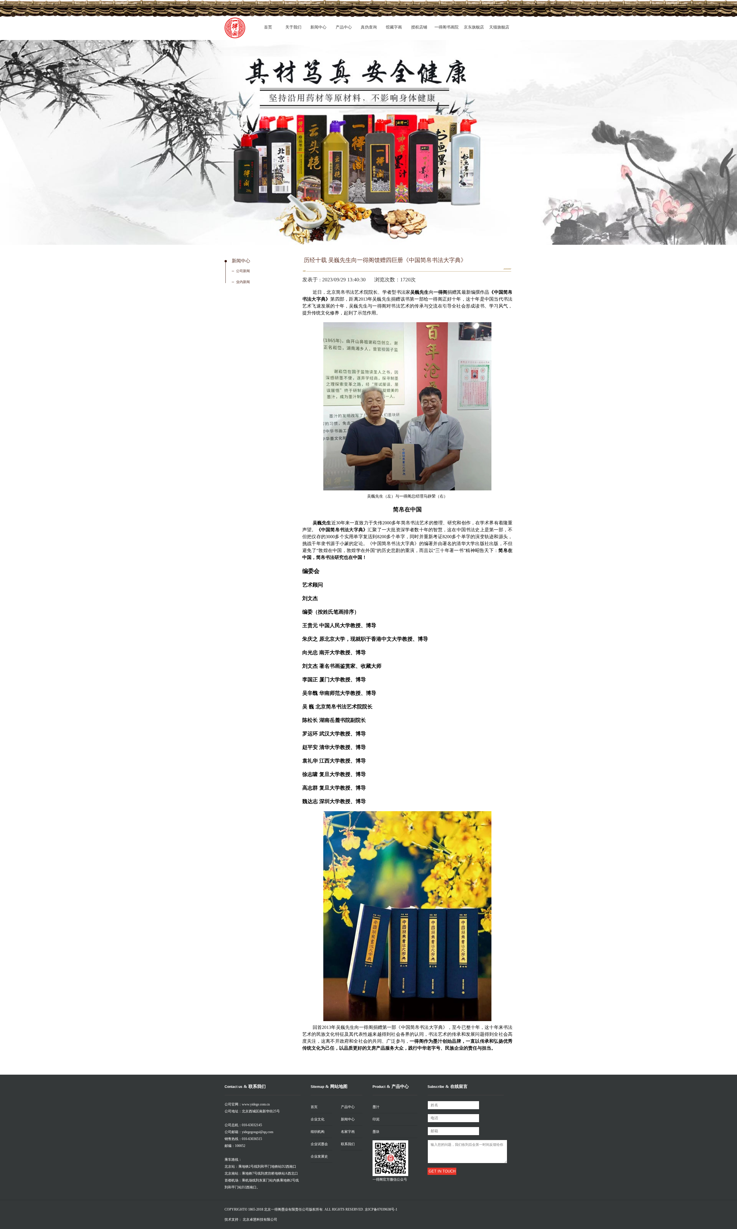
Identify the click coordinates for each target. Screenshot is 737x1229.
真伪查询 (369, 27)
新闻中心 (318, 27)
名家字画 (348, 1132)
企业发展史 (319, 1156)
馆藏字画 (394, 27)
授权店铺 (419, 27)
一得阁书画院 (446, 27)
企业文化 (317, 1119)
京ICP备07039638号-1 (381, 1209)
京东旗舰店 (474, 27)
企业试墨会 (319, 1144)
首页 (268, 27)
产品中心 (344, 27)
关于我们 (293, 27)
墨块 (376, 1132)
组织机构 (317, 1132)
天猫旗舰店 (499, 27)
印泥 (376, 1119)
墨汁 (376, 1107)
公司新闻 (243, 271)
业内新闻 (243, 282)
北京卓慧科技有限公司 (259, 1219)
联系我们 (348, 1144)
